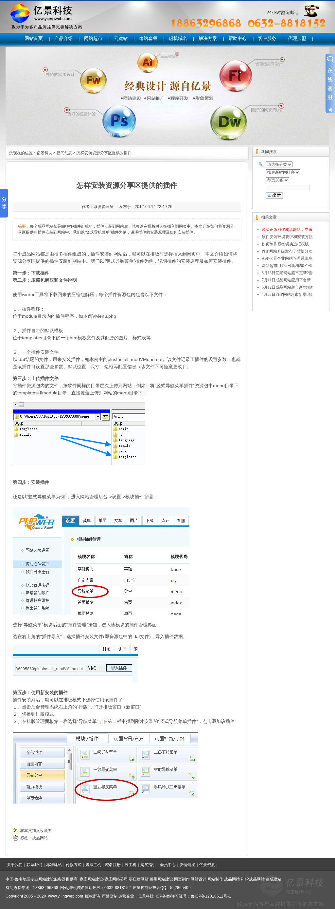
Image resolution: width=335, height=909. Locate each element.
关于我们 (15, 864)
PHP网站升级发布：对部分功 (287, 251)
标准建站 (54, 864)
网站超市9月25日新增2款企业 (287, 265)
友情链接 (187, 864)
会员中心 (168, 864)
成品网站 (31, 253)
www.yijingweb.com (65, 896)
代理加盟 (297, 38)
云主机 (130, 864)
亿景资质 (207, 864)
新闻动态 (64, 153)
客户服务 (267, 38)
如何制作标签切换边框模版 (285, 244)
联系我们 (34, 864)
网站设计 (198, 879)
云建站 (121, 38)
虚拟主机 (93, 864)
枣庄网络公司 (116, 879)
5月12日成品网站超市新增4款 (287, 287)
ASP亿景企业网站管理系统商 (287, 258)
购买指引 (148, 864)
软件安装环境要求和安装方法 (287, 237)
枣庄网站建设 (91, 879)
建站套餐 (148, 38)
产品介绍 (63, 38)
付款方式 (73, 864)
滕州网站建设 (161, 879)
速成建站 (273, 879)
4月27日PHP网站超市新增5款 (287, 294)
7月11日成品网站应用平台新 (286, 280)
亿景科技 (44, 153)
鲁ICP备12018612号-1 (211, 896)
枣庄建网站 (139, 879)
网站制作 (215, 879)
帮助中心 (237, 38)
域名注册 (113, 864)
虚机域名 (178, 38)
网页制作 (182, 879)
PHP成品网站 (253, 879)
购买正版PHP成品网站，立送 (287, 229)
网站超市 (93, 38)
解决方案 (208, 38)
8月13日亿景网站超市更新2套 (287, 273)
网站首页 (34, 38)
